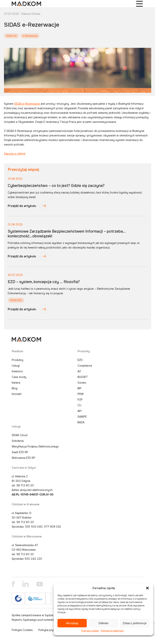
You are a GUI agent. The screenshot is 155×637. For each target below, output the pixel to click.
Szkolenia (18, 441)
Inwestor (17, 371)
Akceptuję (72, 623)
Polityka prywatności (112, 630)
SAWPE (82, 416)
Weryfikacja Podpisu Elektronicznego (35, 446)
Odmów (103, 623)
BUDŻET (83, 377)
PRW (81, 394)
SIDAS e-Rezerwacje (27, 103)
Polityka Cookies (22, 630)
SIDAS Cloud (19, 435)
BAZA (81, 422)
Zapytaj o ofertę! (15, 153)
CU (79, 405)
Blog (14, 388)
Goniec (82, 382)
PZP (80, 399)
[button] (147, 588)
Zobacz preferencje (134, 623)
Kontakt (17, 394)
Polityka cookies (90, 630)
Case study (19, 377)
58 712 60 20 (25, 485)
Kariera (16, 382)
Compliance (85, 365)
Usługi (16, 365)
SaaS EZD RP (20, 452)
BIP (79, 388)
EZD (80, 360)
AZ (79, 371)
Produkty (17, 360)
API (79, 411)
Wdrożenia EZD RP (23, 458)
